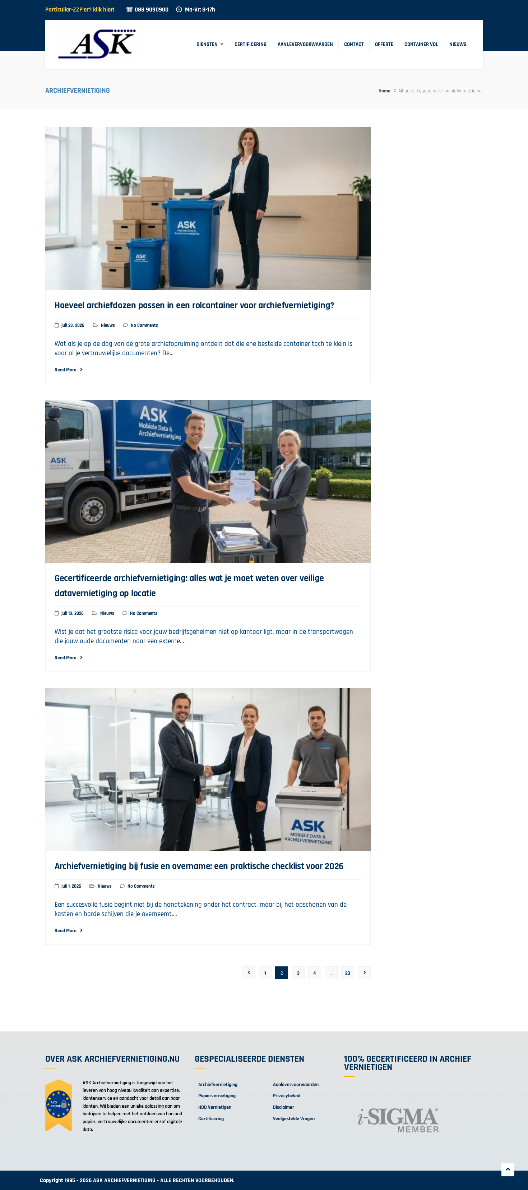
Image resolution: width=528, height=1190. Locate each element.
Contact (354, 44)
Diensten (207, 44)
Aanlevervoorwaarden (305, 44)
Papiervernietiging (217, 1096)
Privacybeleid (286, 1096)
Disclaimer (283, 1107)
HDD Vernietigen (214, 1107)
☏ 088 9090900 (147, 10)
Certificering (251, 44)
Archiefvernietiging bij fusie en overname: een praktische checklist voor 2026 (199, 866)
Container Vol (421, 44)
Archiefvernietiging (217, 1084)
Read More (66, 370)
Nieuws (458, 44)
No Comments (144, 325)
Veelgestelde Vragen (294, 1119)
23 (347, 973)
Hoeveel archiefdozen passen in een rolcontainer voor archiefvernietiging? (194, 305)
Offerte (384, 44)
